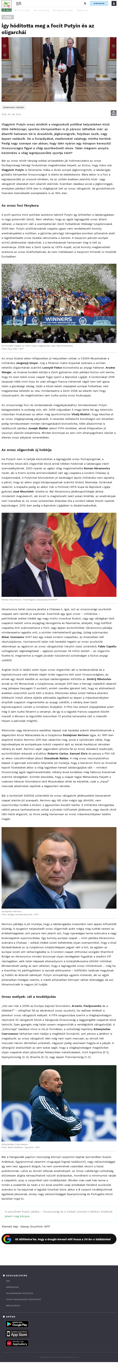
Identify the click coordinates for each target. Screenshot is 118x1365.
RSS (8, 1281)
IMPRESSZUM (12, 1287)
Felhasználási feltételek (19, 1293)
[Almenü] (19, 3)
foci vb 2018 (23, 10)
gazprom (83, 10)
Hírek (8, 17)
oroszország (42, 10)
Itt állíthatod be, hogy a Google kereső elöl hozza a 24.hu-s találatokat (62, 1239)
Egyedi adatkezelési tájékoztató (23, 1299)
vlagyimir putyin (64, 10)
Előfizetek (99, 3)
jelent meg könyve (17, 1216)
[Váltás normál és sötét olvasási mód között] (85, 3)
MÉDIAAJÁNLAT (13, 1306)
